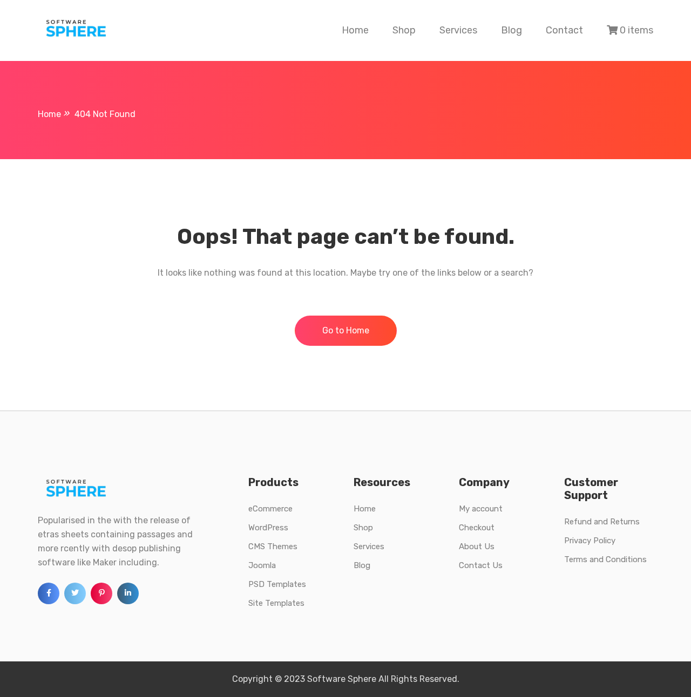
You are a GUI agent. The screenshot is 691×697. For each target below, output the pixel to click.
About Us (476, 546)
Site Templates (276, 603)
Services (458, 30)
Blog (511, 30)
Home (355, 30)
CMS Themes (272, 546)
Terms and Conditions (605, 559)
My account (481, 509)
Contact (564, 30)
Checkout (476, 527)
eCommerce (270, 509)
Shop (404, 30)
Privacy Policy (589, 540)
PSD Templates (277, 584)
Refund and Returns (602, 522)
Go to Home (345, 330)
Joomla (262, 565)
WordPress (268, 527)
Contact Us (481, 565)
